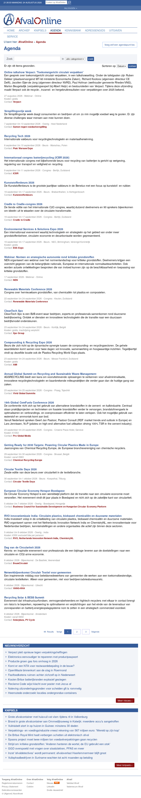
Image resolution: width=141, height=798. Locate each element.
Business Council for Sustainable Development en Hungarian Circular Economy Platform (59, 506)
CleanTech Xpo (13, 310)
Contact (30, 782)
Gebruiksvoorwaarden (12, 789)
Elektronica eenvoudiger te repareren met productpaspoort (43, 657)
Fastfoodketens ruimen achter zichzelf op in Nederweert (41, 675)
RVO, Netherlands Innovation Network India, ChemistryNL (43, 538)
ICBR (16, 173)
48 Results (49, 631)
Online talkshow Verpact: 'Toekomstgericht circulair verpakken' (43, 72)
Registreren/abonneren (12, 782)
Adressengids (95, 30)
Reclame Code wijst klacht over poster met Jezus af (39, 684)
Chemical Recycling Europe (27, 460)
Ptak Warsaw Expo (23, 148)
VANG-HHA (19, 588)
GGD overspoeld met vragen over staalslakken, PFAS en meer (46, 748)
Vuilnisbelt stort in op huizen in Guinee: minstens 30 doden (43, 726)
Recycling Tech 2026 (17, 135)
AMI (15, 364)
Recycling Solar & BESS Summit (24, 597)
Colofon (30, 786)
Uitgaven (115, 30)
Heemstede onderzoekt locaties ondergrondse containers (42, 693)
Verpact (17, 101)
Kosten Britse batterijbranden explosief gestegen (37, 679)
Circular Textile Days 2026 (20, 469)
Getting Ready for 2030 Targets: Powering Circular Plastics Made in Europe (51, 444)
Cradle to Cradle (21, 219)
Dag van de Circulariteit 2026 (22, 547)
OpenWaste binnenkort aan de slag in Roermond (37, 670)
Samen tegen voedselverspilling (30, 126)
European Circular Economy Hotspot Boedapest (34, 490)
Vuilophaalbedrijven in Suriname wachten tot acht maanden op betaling (50, 757)
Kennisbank (73, 30)
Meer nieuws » (125, 700)
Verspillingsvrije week (17, 110)
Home (11, 30)
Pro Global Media (22, 435)
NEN (15, 280)
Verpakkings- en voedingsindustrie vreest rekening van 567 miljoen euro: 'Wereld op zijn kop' (63, 730)
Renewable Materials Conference (30, 301)
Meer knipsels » (125, 765)
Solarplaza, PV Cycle (24, 619)
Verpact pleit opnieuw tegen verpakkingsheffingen (37, 652)
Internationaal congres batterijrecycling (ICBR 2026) (36, 157)
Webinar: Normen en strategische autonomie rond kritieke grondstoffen (49, 256)
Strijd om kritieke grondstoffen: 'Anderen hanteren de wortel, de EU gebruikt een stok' (59, 744)
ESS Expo (18, 247)
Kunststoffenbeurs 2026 (19, 182)
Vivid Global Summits (24, 393)
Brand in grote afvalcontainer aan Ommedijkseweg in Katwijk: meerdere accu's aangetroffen (63, 721)
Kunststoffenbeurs (23, 194)
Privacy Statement (10, 786)
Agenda (55, 30)
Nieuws (50, 782)
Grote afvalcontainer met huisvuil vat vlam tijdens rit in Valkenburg (47, 717)
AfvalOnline (25, 42)
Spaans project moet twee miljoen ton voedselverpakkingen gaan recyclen (52, 739)
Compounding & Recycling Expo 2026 (28, 342)
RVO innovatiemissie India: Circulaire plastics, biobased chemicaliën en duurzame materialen (63, 515)
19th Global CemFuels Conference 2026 (29, 402)
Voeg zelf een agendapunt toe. (119, 44)
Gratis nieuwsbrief (55, 789)
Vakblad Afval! (73, 782)
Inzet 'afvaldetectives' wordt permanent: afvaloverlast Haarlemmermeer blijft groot (57, 753)
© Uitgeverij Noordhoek (12, 793)
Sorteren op (109, 66)
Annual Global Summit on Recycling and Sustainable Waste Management (50, 373)
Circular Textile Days (24, 481)
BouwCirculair (20, 563)
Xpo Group (18, 333)
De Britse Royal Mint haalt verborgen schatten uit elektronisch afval (48, 735)
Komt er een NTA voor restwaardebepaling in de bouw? (41, 666)
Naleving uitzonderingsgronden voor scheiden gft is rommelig (44, 688)
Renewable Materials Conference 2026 (28, 289)
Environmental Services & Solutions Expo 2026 (33, 229)
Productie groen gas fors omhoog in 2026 (33, 661)
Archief (24, 30)
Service (12, 36)
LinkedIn (50, 786)
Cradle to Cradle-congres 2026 (23, 203)
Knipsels (40, 30)
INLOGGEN (70, 8)
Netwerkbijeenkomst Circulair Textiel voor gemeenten (37, 572)
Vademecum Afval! (75, 786)
